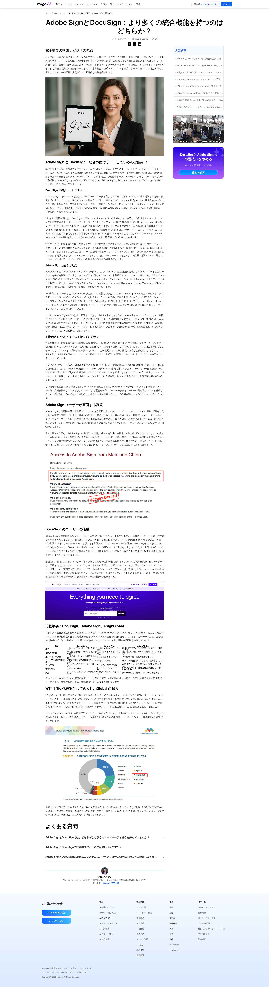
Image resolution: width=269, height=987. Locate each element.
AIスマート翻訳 (106, 934)
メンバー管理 (142, 939)
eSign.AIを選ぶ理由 (107, 913)
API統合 (139, 945)
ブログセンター (60, 13)
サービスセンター (206, 907)
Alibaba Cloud (62, 968)
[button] (197, 4)
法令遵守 (202, 939)
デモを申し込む (56, 920)
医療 (171, 934)
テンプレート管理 (144, 913)
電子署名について (107, 907)
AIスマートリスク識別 (109, 923)
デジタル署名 (142, 907)
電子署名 (140, 918)
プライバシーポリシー (51, 972)
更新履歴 (202, 913)
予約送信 (140, 934)
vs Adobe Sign (175, 950)
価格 (138, 4)
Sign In (226, 4)
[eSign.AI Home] (44, 4)
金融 (171, 907)
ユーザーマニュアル (206, 918)
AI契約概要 (104, 929)
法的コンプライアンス (121, 4)
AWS (71, 968)
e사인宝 (51, 968)
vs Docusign (174, 945)
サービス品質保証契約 (78, 972)
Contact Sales (211, 4)
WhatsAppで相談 (56, 912)
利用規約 (65, 972)
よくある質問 (204, 923)
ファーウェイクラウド (83, 968)
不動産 (172, 918)
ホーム (48, 13)
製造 (171, 913)
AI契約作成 (104, 939)
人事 (171, 929)
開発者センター (205, 934)
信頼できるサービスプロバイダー (212, 929)
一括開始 (140, 929)
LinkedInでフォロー (112, 883)
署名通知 (140, 950)
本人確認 (140, 955)
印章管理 (140, 923)
